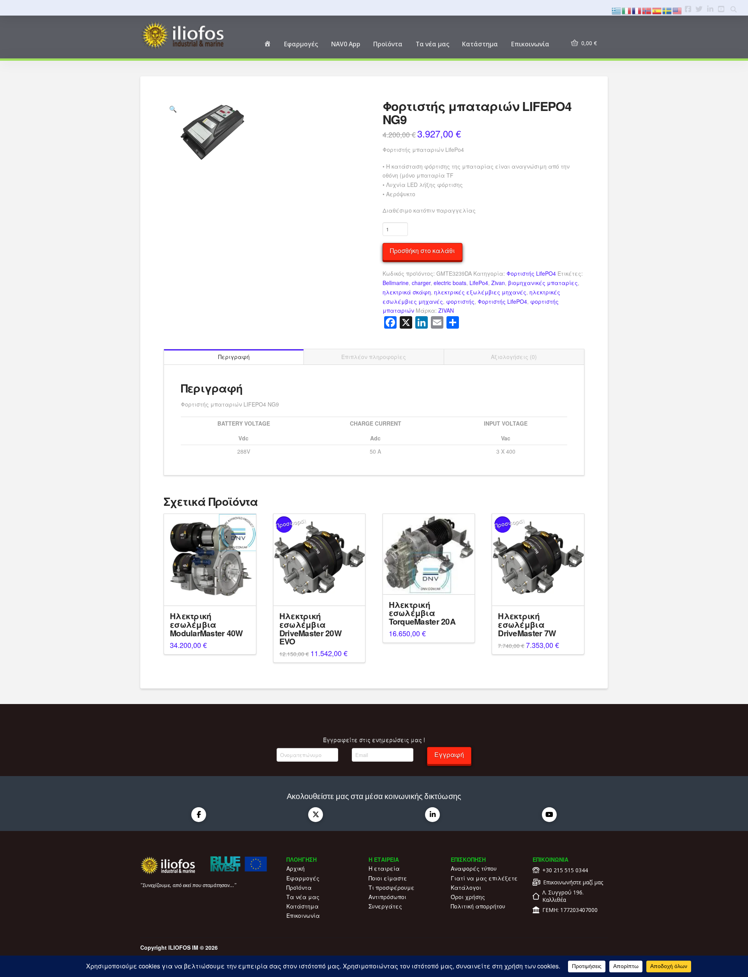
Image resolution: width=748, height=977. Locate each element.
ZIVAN (446, 310)
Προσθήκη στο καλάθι (422, 250)
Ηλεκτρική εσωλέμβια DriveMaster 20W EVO (310, 628)
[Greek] (617, 9)
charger (421, 283)
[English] (677, 9)
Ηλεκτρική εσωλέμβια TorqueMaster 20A (422, 613)
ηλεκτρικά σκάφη (407, 292)
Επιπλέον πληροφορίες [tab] (373, 357)
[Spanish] (657, 9)
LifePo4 (478, 283)
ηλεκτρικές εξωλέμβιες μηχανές (480, 292)
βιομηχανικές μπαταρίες (543, 283)
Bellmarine (396, 283)
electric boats (450, 283)
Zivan (498, 283)
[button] (173, 109)
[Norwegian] (647, 9)
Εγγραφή (449, 754)
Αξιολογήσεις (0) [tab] (514, 357)
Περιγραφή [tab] (234, 357)
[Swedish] (667, 9)
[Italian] (627, 9)
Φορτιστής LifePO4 (531, 273)
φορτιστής (460, 301)
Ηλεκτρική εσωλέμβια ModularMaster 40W (206, 624)
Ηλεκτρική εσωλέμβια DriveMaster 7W (527, 624)
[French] (637, 9)
